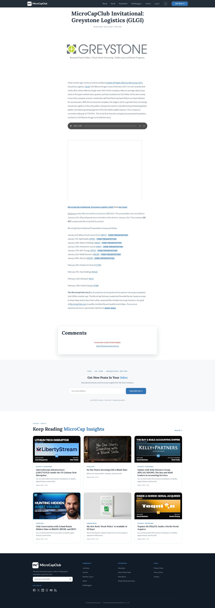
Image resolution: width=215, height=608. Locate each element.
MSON (90, 258)
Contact (156, 577)
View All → (178, 430)
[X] (38, 591)
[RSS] (55, 591)
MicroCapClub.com (78, 304)
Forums (85, 572)
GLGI (87, 86)
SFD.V (93, 250)
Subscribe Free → (136, 391)
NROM (96, 254)
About (105, 3)
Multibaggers (136, 3)
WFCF (103, 235)
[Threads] (47, 591)
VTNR (95, 285)
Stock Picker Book (124, 572)
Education (121, 568)
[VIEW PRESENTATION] (118, 235)
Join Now (86, 568)
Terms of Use (158, 572)
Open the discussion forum (107, 346)
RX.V (91, 278)
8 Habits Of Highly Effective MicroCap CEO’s (124, 82)
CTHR (98, 265)
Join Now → (180, 3)
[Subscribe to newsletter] (70, 579)
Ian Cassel (123, 207)
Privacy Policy (158, 568)
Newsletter (123, 3)
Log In (157, 3)
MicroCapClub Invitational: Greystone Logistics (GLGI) (91, 207)
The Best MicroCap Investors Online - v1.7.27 (116, 603)
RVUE (94, 271)
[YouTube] (51, 591)
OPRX (92, 239)
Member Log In (88, 577)
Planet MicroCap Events (126, 581)
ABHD (97, 242)
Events (148, 3)
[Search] (165, 3)
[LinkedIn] (42, 591)
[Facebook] (34, 591)
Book (113, 3)
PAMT (98, 246)
